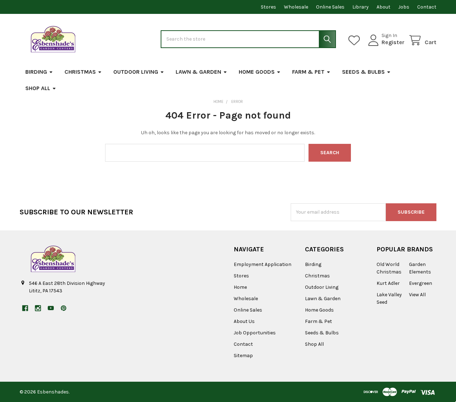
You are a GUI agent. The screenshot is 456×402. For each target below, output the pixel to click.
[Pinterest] (63, 308)
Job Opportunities (255, 333)
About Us (244, 321)
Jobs (403, 7)
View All (417, 295)
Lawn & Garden (198, 71)
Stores (268, 7)
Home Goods (257, 71)
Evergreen (420, 283)
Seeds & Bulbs (363, 71)
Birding (36, 71)
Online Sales (330, 7)
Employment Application (262, 264)
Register (393, 42)
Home (240, 287)
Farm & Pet (308, 71)
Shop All (37, 88)
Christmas (80, 71)
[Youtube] (50, 308)
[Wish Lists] (355, 40)
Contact (426, 7)
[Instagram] (37, 308)
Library (360, 7)
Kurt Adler (388, 283)
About (383, 7)
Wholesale (296, 7)
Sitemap (243, 356)
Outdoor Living (135, 71)
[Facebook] (25, 308)
